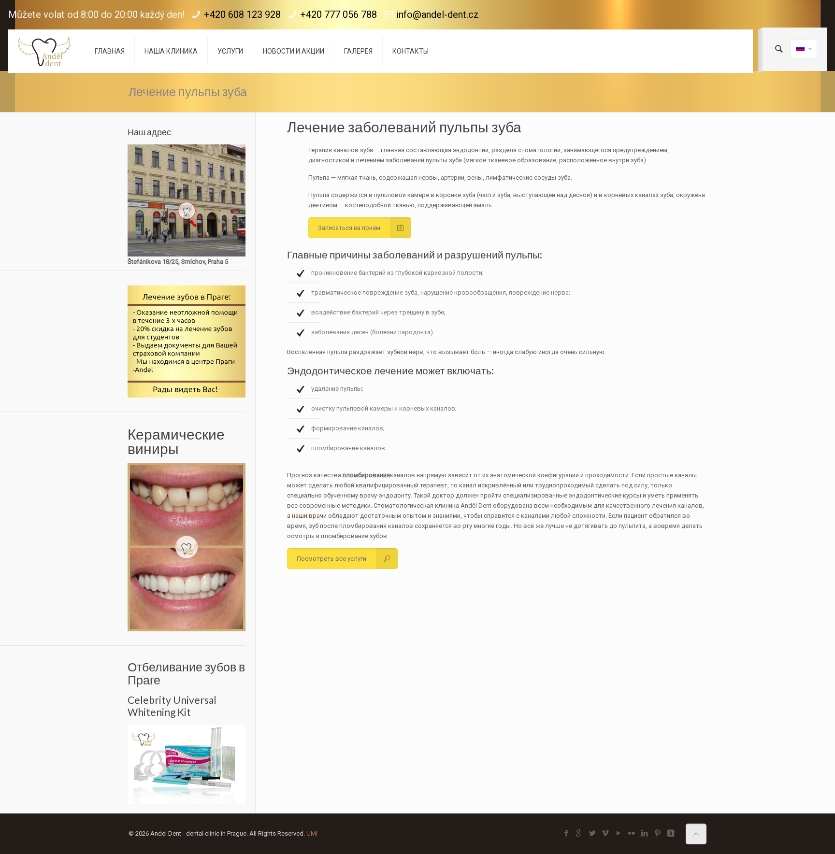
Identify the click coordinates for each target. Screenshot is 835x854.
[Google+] (580, 833)
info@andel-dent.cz (437, 14)
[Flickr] (632, 833)
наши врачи (309, 515)
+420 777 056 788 (338, 14)
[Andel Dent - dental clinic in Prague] (44, 51)
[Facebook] (566, 833)
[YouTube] (619, 833)
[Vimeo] (606, 833)
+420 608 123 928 (242, 14)
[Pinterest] (658, 833)
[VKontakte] (671, 833)
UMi (311, 833)
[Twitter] (593, 833)
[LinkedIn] (645, 833)
